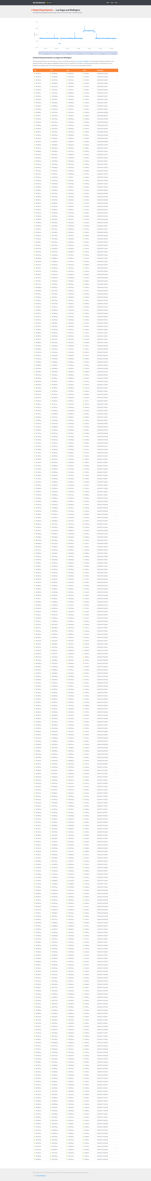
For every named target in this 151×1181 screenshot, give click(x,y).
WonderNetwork (39, 2)
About (112, 2)
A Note (107, 2)
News (116, 2)
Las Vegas (79, 61)
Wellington (87, 61)
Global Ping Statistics (43, 9)
